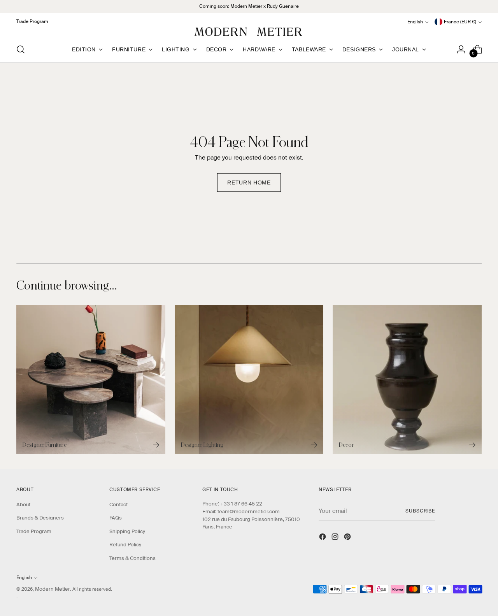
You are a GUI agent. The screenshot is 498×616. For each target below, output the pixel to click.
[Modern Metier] (249, 31)
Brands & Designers (40, 517)
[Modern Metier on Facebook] (323, 538)
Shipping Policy (127, 531)
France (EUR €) (460, 22)
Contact (118, 504)
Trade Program (33, 531)
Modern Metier (52, 589)
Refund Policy (125, 544)
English (415, 22)
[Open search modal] (20, 49)
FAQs (115, 517)
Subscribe (420, 511)
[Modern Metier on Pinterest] (348, 538)
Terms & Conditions (132, 558)
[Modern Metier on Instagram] (335, 538)
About (23, 504)
